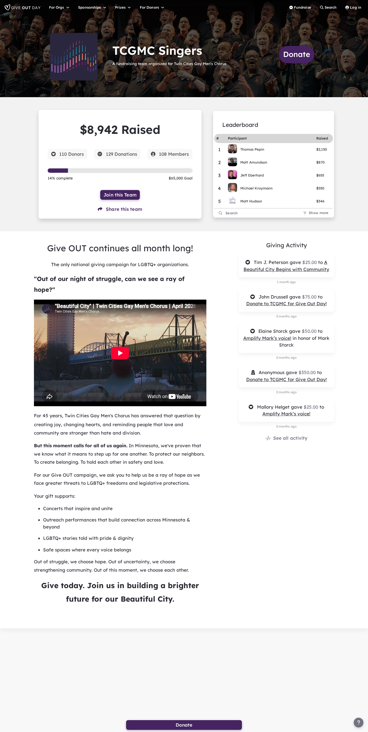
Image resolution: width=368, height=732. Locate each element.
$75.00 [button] (310, 297)
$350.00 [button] (307, 372)
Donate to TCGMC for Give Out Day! (286, 303)
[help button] (358, 722)
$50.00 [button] (310, 331)
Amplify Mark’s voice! (267, 338)
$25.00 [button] (310, 262)
